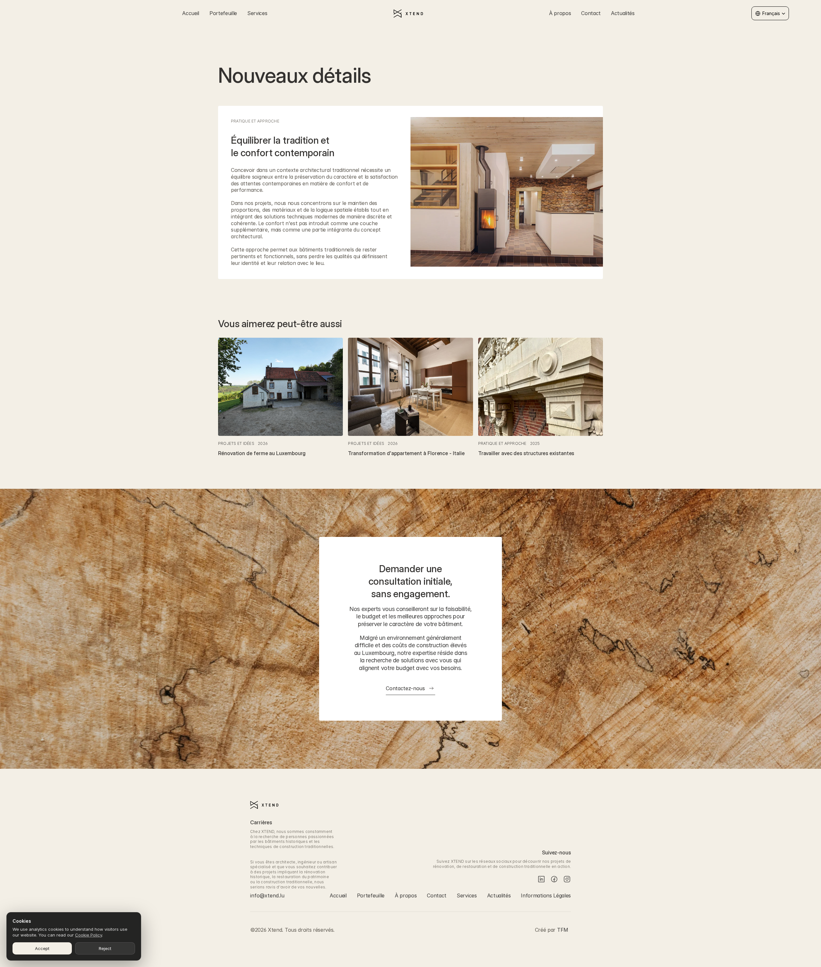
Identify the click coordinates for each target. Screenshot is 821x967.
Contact (591, 13)
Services (257, 13)
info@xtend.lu (267, 895)
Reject (105, 948)
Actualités (623, 13)
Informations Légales (546, 895)
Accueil (190, 13)
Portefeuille (223, 13)
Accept (42, 948)
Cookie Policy (88, 934)
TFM (562, 930)
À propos (560, 13)
